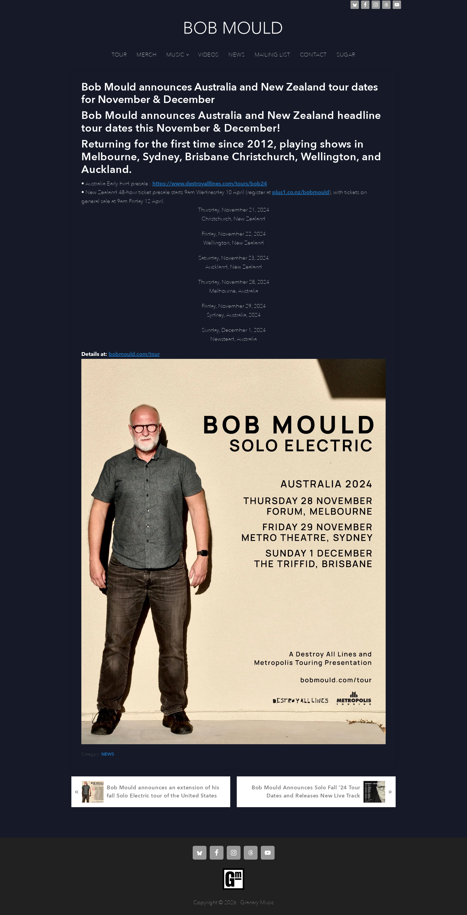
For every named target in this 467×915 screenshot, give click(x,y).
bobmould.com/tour (134, 354)
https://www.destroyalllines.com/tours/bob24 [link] (209, 183)
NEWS (107, 754)
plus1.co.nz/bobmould (300, 192)
